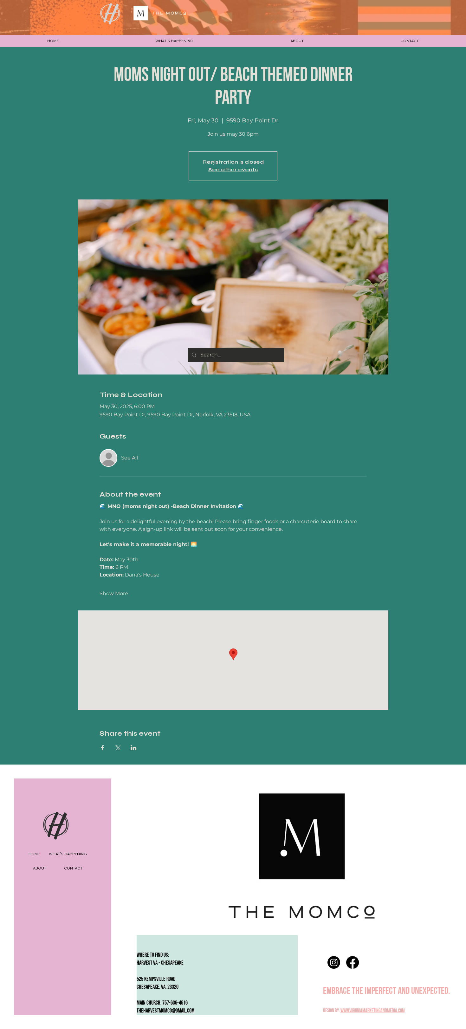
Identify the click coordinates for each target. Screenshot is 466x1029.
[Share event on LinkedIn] (134, 747)
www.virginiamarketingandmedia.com (372, 1011)
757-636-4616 (175, 1003)
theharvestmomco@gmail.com (166, 1010)
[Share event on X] (118, 747)
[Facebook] (352, 962)
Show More (114, 593)
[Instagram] (333, 962)
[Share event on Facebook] (103, 747)
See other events (233, 169)
